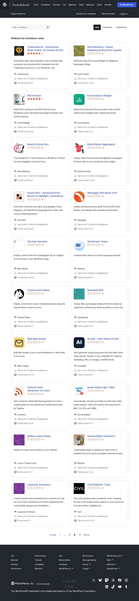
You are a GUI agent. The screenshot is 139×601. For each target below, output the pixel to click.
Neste (86, 535)
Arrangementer (89, 560)
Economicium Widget (99, 95)
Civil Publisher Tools (98, 484)
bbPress (112, 564)
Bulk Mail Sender (36, 338)
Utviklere (63, 564)
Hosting (14, 564)
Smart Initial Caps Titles (101, 387)
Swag (86, 568)
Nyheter (14, 560)
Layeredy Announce (38, 484)
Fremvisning (40, 556)
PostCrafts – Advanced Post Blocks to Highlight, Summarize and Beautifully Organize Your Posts (45, 194)
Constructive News (38, 290)
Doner (87, 564)
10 (80, 534)
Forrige (53, 535)
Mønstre (38, 568)
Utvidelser (39, 564)
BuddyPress (113, 568)
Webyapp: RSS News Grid (102, 192)
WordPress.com (115, 556)
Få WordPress (127, 5)
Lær (60, 556)
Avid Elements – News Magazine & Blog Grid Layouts (104, 49)
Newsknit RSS (95, 290)
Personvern (16, 568)
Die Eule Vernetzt (37, 241)
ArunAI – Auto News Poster (103, 338)
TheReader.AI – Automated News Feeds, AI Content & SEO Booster (45, 49)
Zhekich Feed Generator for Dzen (38, 389)
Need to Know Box (38, 144)
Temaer (38, 560)
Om (12, 556)
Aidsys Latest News (39, 436)
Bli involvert (88, 556)
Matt (110, 560)
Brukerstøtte (64, 560)
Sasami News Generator (101, 436)
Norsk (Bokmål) (43, 584)
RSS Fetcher (34, 95)
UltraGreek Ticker (97, 241)
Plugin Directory (18, 14)
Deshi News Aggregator (101, 144)
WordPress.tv (66, 568)
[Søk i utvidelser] (47, 27)
